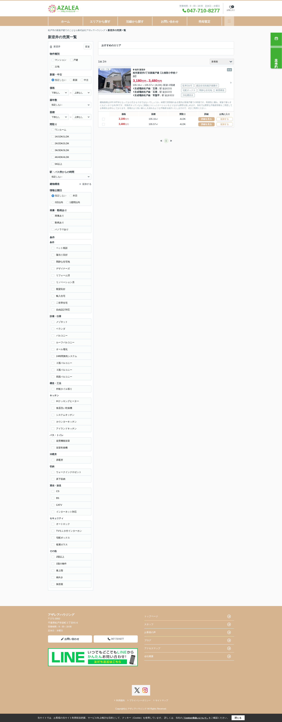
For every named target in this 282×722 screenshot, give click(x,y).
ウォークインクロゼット (68, 472)
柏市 (137, 70)
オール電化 (62, 349)
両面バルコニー (64, 376)
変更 (87, 46)
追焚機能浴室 (63, 440)
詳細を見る (206, 119)
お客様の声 (150, 632)
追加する (224, 119)
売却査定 (204, 21)
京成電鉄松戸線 (142, 88)
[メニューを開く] (229, 21)
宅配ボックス (63, 537)
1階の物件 (61, 563)
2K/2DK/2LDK (62, 143)
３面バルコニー (64, 370)
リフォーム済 (63, 275)
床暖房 (59, 460)
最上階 (59, 570)
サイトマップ (161, 700)
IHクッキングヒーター (67, 401)
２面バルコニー (64, 363)
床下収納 (60, 479)
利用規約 (120, 700)
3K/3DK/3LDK (62, 150)
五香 (155, 88)
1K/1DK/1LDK (62, 136)
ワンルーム (60, 129)
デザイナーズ (63, 268)
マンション (60, 60)
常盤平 (156, 95)
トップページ (151, 616)
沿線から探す (135, 21)
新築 (75, 80)
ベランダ (60, 328)
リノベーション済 (65, 282)
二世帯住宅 (62, 302)
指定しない (60, 80)
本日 (75, 195)
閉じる (238, 717)
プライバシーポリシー (140, 700)
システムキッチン (65, 415)
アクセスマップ (152, 648)
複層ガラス (62, 544)
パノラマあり (62, 229)
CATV (59, 505)
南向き (59, 577)
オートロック (63, 524)
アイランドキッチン (66, 428)
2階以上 (60, 556)
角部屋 (59, 584)
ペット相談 (62, 248)
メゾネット (62, 322)
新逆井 (142, 70)
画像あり (59, 215)
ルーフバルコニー (65, 342)
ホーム (65, 21)
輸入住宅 (60, 296)
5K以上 (58, 164)
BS (57, 498)
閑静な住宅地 (63, 261)
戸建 (75, 60)
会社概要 (148, 656)
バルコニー (62, 335)
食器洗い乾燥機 (64, 408)
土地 (57, 66)
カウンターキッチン (66, 421)
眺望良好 (60, 289)
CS (57, 491)
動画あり (59, 222)
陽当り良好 (62, 254)
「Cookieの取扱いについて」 (195, 718)
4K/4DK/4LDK (62, 157)
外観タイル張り (64, 389)
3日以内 (59, 202)
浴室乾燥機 (62, 447)
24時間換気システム (66, 356)
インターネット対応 (66, 511)
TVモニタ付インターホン (69, 531)
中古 (86, 80)
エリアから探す (100, 21)
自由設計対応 (63, 309)
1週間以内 (75, 202)
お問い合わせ (170, 21)
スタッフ (148, 624)
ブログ (147, 640)
